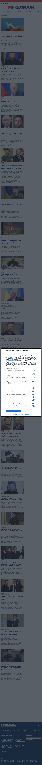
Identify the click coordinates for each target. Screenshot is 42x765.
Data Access (21, 414)
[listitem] (21, 368)
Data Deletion (15, 414)
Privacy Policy (27, 414)
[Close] (39, 350)
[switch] (33, 370)
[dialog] (21, 382)
